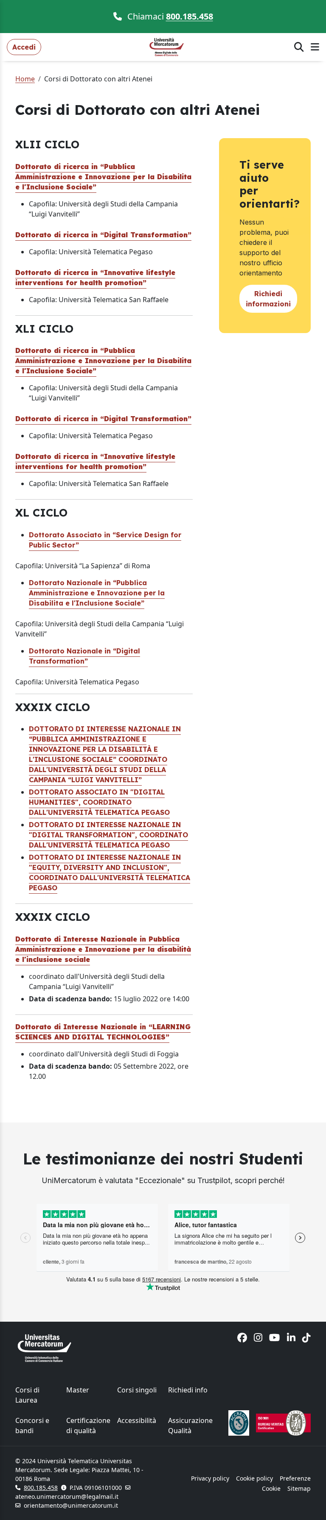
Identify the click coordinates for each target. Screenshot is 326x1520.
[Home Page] (167, 46)
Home (25, 78)
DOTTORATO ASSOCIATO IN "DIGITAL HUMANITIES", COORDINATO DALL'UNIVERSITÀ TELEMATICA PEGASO (99, 802)
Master (77, 1390)
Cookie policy (254, 1478)
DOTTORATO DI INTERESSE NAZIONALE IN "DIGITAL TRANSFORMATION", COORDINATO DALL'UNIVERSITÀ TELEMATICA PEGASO (108, 834)
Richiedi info (188, 1390)
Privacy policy (210, 1478)
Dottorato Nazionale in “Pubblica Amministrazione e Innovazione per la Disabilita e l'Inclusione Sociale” (97, 592)
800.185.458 (189, 16)
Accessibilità (136, 1420)
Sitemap (299, 1488)
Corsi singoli (137, 1390)
